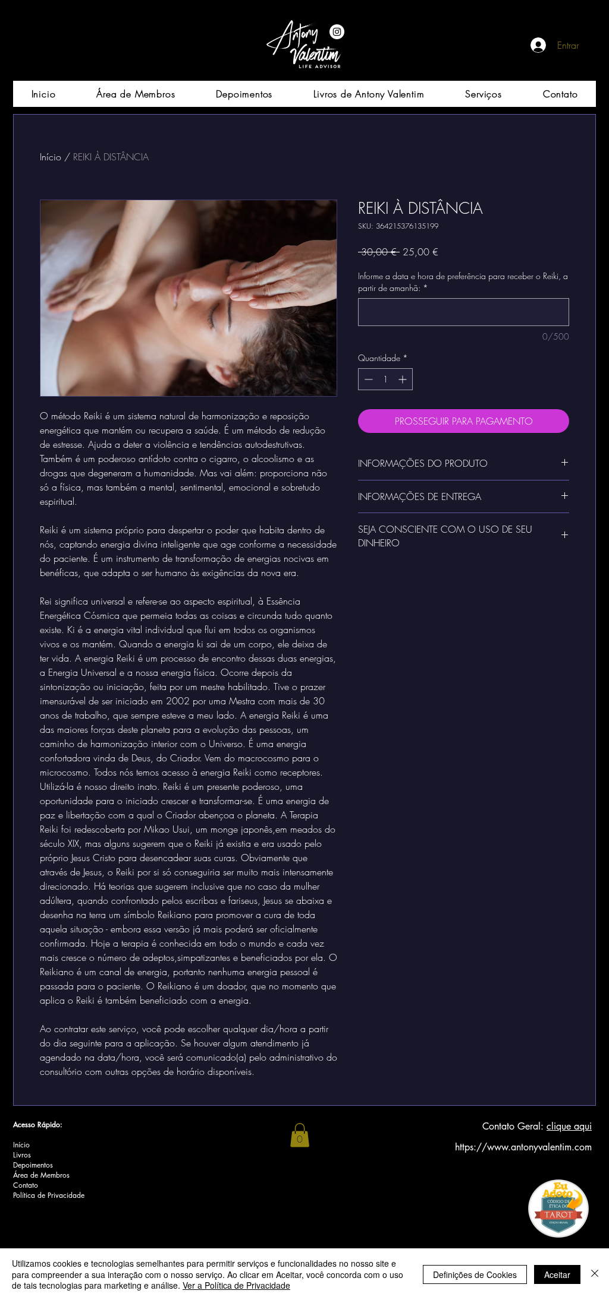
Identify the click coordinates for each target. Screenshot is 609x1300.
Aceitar (557, 1274)
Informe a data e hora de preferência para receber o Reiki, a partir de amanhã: (463, 281)
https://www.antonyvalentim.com (523, 1147)
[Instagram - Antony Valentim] (336, 31)
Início (50, 156)
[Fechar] (595, 1274)
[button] (300, 1135)
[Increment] (403, 379)
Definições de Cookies (475, 1274)
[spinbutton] (385, 379)
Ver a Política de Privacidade (236, 1285)
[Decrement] (367, 379)
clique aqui (569, 1126)
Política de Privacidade (48, 1195)
